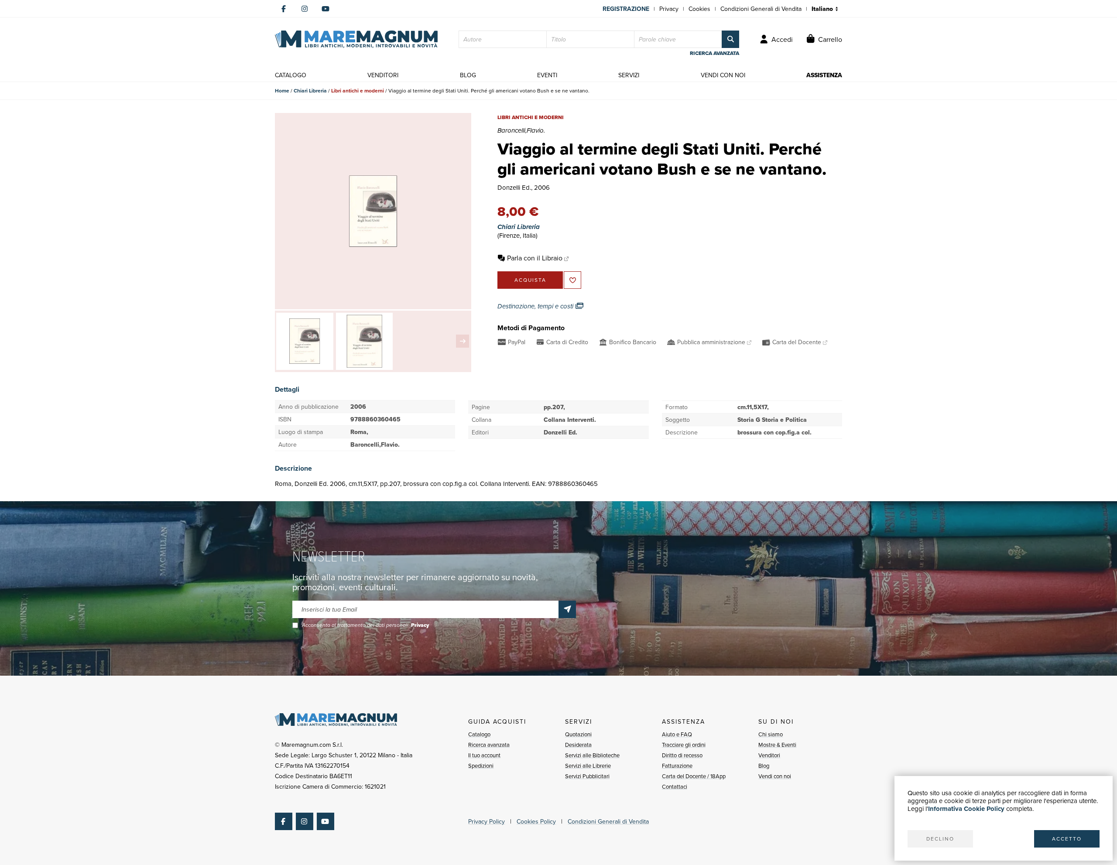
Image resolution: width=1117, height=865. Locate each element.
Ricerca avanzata (489, 745)
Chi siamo (770, 734)
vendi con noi (723, 75)
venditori (382, 75)
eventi (547, 75)
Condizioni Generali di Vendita (761, 8)
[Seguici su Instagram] (304, 8)
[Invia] (567, 609)
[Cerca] (730, 39)
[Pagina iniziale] (356, 39)
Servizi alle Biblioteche (592, 755)
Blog (763, 765)
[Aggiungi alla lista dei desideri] (572, 280)
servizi (628, 75)
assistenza (824, 75)
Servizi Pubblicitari (587, 776)
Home (282, 90)
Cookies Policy (536, 821)
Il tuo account (484, 755)
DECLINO (940, 838)
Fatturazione (677, 765)
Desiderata (578, 745)
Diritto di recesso (682, 755)
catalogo (290, 75)
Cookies (699, 8)
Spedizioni (480, 765)
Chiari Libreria (310, 90)
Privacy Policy (486, 821)
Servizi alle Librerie (588, 765)
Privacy (668, 8)
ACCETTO (1067, 838)
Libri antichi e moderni (357, 90)
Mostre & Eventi (777, 745)
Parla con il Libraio (534, 258)
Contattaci (674, 786)
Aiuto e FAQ (677, 734)
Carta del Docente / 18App (694, 776)
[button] (462, 341)
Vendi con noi (774, 776)
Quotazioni (578, 734)
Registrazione (626, 8)
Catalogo (479, 734)
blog (468, 75)
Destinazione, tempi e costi (536, 306)
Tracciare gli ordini (684, 745)
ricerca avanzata (714, 53)
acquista (530, 280)
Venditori (769, 755)
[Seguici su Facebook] (283, 8)
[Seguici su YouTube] (325, 8)
